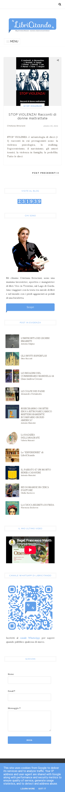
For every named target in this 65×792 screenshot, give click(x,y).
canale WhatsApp (30, 638)
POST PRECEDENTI (45, 173)
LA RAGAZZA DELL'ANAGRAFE (30, 437)
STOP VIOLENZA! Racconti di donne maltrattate (32, 116)
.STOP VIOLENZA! (32, 106)
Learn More (27, 788)
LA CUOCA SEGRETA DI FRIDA (37, 506)
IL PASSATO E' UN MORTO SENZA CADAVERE (36, 472)
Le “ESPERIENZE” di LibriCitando (32, 454)
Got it (42, 788)
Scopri (30, 307)
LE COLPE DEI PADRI (33, 392)
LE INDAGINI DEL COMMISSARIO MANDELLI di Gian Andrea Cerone (37, 376)
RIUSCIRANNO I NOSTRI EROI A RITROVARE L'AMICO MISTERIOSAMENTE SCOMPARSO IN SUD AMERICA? (36, 415)
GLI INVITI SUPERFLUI (34, 357)
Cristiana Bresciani (16, 125)
